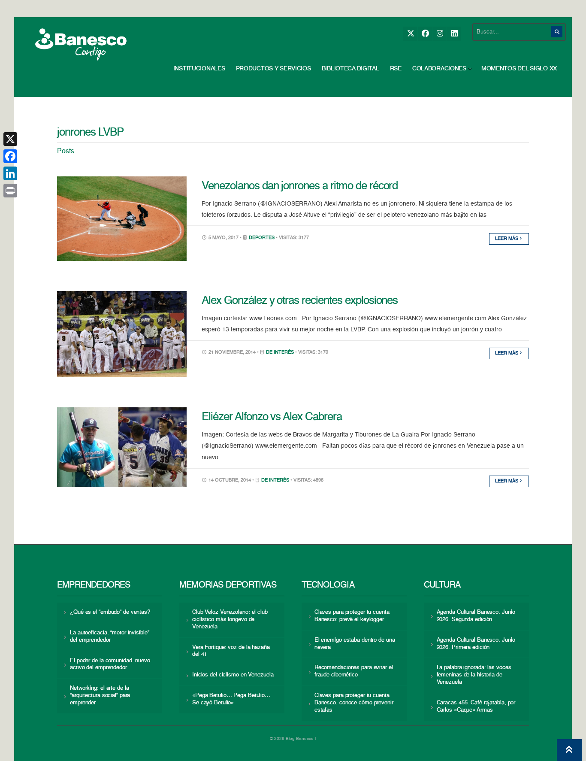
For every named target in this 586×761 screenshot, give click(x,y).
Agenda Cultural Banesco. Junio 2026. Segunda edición (476, 615)
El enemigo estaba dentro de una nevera (354, 643)
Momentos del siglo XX (519, 69)
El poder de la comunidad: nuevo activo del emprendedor (110, 664)
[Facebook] (425, 34)
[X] (410, 34)
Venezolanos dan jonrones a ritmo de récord (300, 186)
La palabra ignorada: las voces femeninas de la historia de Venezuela (474, 675)
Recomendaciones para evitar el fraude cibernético (353, 671)
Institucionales (199, 69)
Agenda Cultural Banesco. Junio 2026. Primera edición (476, 643)
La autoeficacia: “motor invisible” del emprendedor (109, 636)
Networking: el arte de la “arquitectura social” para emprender (100, 695)
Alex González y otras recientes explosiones (300, 300)
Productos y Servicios (273, 69)
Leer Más (507, 238)
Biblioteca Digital (350, 69)
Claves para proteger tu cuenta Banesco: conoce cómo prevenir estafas (353, 703)
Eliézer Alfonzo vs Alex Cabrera (272, 417)
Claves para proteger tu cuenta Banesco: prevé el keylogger (352, 615)
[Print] (10, 190)
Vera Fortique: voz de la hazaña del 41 (231, 651)
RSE (396, 69)
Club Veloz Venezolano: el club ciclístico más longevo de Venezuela (230, 619)
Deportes (262, 238)
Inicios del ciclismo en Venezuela (233, 675)
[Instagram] (439, 34)
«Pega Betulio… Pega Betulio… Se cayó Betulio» (231, 699)
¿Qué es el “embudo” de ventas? (110, 612)
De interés (280, 352)
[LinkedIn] (454, 34)
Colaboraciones (439, 69)
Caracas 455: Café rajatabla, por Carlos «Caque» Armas (476, 706)
